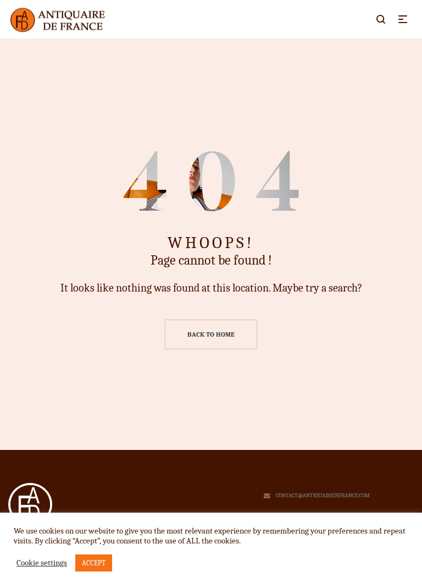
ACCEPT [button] (94, 563)
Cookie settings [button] (41, 563)
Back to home (211, 334)
